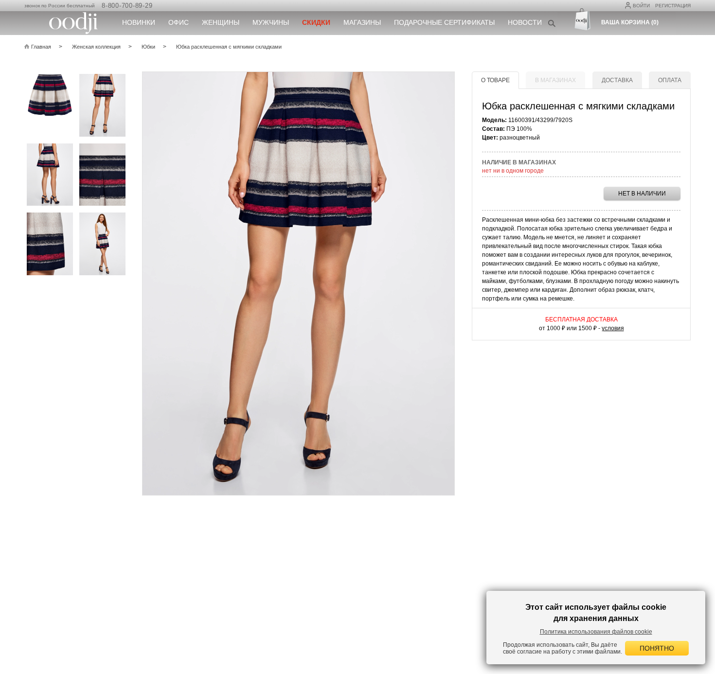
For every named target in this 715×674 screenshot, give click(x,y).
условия (613, 328)
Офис (178, 22)
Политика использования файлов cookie (596, 631)
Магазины (362, 22)
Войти (641, 5)
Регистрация (673, 5)
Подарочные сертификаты (444, 22)
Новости (525, 22)
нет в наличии (642, 193)
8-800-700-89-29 (127, 5)
